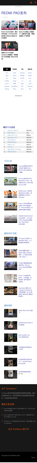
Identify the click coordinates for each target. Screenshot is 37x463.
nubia (30, 83)
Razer (22, 89)
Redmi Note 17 (11, 132)
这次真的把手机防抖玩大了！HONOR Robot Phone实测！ (25, 361)
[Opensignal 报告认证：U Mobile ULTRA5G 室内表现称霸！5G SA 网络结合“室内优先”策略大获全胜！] (10, 290)
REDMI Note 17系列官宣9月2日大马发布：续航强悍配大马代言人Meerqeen (25, 194)
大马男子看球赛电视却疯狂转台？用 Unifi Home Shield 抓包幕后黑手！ (25, 266)
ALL (7, 72)
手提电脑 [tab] (14, 69)
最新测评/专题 (10, 233)
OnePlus (7, 81)
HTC (22, 86)
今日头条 (8, 160)
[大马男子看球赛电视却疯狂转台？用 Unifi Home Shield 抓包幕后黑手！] (10, 266)
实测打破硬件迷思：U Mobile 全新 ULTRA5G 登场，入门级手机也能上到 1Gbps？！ (25, 254)
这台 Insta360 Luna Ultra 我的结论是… (24, 336)
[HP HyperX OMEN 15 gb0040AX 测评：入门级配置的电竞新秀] (10, 241)
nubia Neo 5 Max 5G (13, 130)
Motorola (7, 86)
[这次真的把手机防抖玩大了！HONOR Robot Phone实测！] (10, 362)
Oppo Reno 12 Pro (12, 137)
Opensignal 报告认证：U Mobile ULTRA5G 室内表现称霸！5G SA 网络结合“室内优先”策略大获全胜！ (25, 292)
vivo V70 (10, 147)
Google (14, 81)
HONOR (22, 75)
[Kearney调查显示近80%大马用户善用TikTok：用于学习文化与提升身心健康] (10, 168)
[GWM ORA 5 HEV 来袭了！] (10, 313)
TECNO (22, 78)
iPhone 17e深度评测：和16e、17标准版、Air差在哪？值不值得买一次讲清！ (25, 279)
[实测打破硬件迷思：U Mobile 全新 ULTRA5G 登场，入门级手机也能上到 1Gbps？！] (10, 253)
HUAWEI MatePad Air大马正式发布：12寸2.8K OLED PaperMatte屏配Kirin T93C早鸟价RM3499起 (25, 220)
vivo (7, 78)
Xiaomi (14, 75)
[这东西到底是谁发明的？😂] (10, 374)
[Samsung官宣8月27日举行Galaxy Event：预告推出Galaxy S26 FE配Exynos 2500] (10, 181)
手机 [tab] (7, 69)
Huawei (30, 72)
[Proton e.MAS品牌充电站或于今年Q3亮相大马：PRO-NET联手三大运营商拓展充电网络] (10, 206)
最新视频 (8, 305)
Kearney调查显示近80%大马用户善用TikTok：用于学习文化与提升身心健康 (25, 169)
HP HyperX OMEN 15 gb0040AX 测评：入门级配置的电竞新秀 (25, 240)
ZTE (30, 89)
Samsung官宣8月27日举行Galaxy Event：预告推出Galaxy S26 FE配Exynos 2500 (25, 181)
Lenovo (7, 83)
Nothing (7, 89)
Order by (5, 17)
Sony (30, 78)
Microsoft (30, 86)
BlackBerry (14, 86)
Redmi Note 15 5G (12, 135)
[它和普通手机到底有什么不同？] (10, 350)
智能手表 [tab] (30, 69)
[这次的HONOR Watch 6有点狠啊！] (10, 325)
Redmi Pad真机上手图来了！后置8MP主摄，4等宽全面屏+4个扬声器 (27, 34)
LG (22, 81)
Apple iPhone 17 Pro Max (14, 149)
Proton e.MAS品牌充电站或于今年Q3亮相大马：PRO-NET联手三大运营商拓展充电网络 (25, 206)
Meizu (14, 89)
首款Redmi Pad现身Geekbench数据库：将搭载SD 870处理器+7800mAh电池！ (9, 56)
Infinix (14, 78)
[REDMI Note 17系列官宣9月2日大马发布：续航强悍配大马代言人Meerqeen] (10, 193)
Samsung (22, 72)
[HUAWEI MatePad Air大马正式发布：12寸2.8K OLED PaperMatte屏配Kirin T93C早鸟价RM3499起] (10, 218)
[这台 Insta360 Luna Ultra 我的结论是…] (10, 337)
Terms (33, 457)
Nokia (22, 83)
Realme (30, 75)
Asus (30, 81)
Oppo (7, 75)
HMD (14, 83)
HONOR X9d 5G (12, 151)
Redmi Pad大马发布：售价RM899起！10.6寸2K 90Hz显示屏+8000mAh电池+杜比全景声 (9, 35)
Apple (14, 72)
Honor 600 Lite (11, 140)
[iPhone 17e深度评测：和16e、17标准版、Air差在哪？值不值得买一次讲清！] (10, 278)
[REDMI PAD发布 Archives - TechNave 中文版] (18, 2)
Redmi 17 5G (11, 144)
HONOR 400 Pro (12, 142)
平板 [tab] (22, 69)
